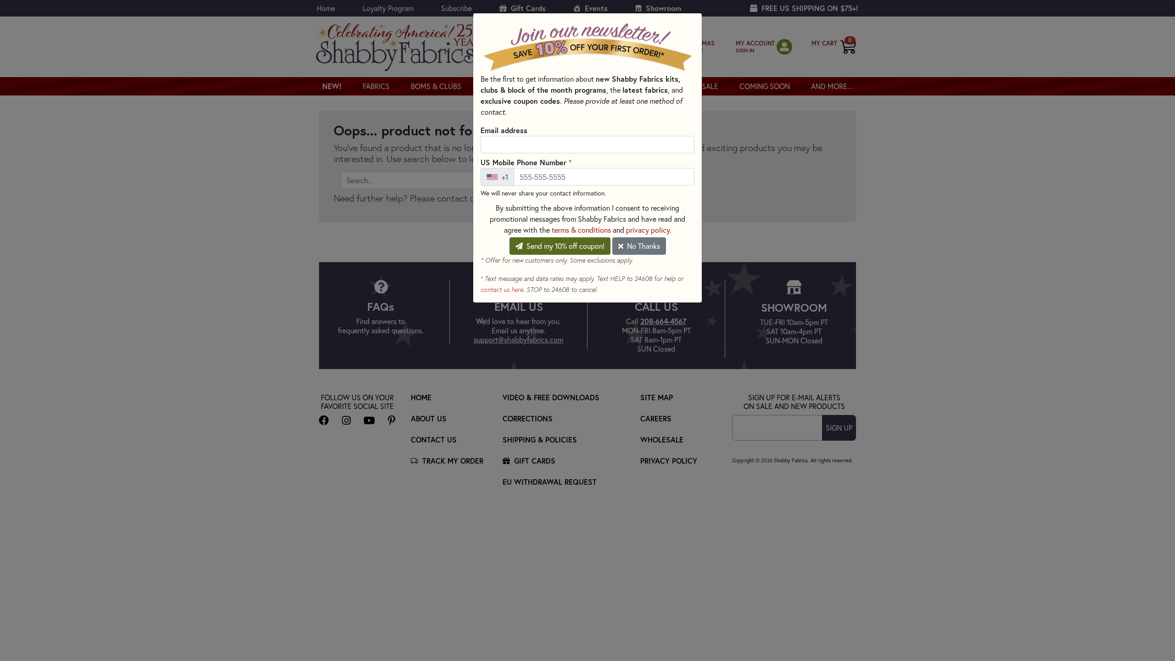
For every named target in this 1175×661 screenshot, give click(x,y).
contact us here (502, 290)
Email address (504, 130)
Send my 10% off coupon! (564, 246)
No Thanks (642, 246)
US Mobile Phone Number (526, 162)
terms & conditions (581, 230)
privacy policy (648, 230)
